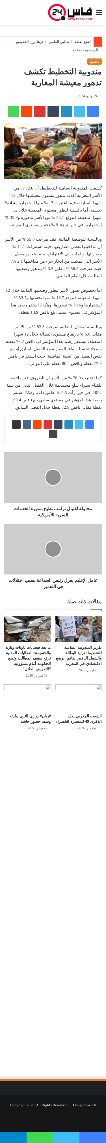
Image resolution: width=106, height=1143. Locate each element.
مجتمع (77, 50)
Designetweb (83, 1105)
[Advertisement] (54, 795)
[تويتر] (79, 111)
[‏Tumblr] (53, 111)
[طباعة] (53, 434)
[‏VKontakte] (27, 424)
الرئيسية (92, 50)
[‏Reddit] (26, 111)
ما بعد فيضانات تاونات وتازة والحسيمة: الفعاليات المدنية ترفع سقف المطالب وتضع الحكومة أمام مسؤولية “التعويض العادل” (28, 658)
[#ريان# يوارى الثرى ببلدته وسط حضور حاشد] (27, 697)
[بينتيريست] (40, 111)
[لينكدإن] (66, 111)
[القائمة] (99, 14)
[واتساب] (13, 111)
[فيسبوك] (93, 111)
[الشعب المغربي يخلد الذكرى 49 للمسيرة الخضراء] (78, 697)
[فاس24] (70, 12)
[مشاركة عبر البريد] (16, 424)
